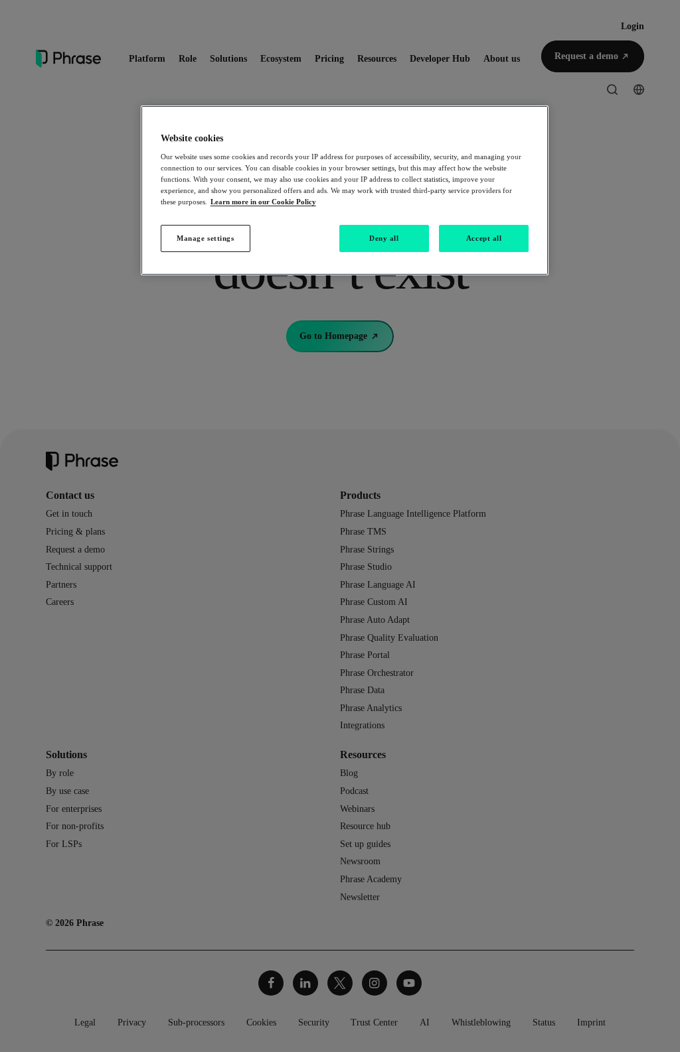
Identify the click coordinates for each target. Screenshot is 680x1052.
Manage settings (205, 238)
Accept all (484, 238)
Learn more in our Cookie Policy (263, 202)
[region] (345, 190)
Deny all (384, 238)
